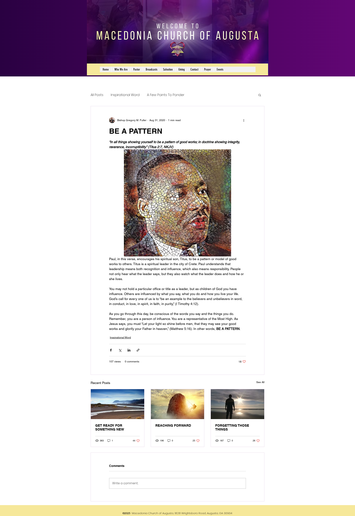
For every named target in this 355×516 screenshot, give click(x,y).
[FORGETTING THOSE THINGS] (237, 404)
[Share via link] (138, 350)
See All (260, 382)
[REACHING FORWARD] (177, 404)
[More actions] (243, 120)
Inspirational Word (125, 94)
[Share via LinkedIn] (129, 350)
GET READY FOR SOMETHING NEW (109, 427)
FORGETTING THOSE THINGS (232, 427)
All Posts (97, 94)
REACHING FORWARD (173, 425)
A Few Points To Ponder (165, 94)
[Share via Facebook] (111, 350)
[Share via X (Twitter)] (120, 350)
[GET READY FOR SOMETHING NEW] (117, 404)
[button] (259, 94)
